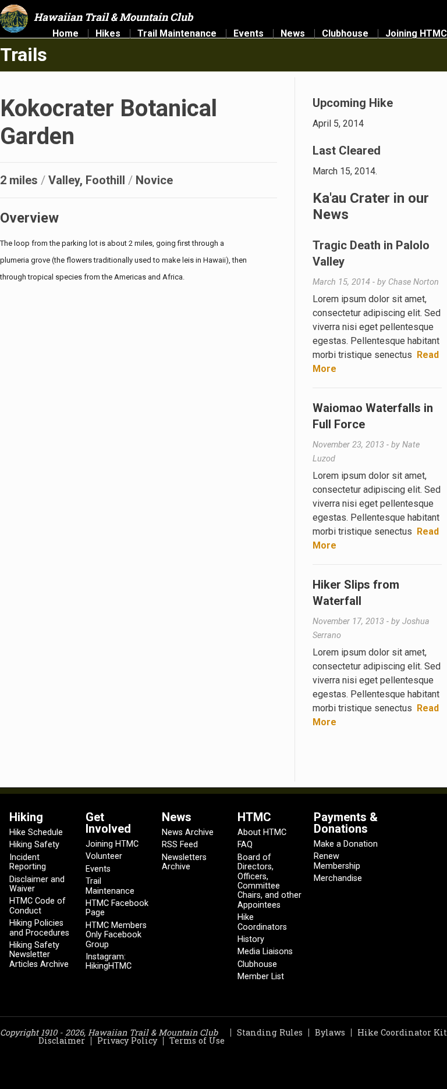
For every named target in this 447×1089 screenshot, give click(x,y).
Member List (260, 976)
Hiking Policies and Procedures (39, 927)
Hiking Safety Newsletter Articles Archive (39, 954)
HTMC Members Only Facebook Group (116, 935)
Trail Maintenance (177, 33)
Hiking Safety (34, 845)
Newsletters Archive (184, 862)
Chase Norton (413, 282)
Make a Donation (346, 844)
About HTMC (261, 832)
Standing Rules (270, 1032)
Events (248, 33)
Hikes (107, 33)
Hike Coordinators (262, 922)
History (250, 939)
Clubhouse (345, 33)
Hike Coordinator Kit (402, 1032)
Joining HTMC (416, 33)
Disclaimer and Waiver (37, 884)
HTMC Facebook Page (117, 908)
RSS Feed (180, 845)
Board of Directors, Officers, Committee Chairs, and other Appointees (269, 881)
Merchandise (338, 878)
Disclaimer (61, 1040)
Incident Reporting (27, 862)
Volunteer (104, 856)
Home (65, 33)
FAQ (245, 845)
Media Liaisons (265, 952)
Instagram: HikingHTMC (109, 961)
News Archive (188, 832)
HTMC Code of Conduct (37, 905)
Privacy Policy (127, 1040)
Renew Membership (337, 861)
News (293, 33)
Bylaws (330, 1032)
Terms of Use (197, 1040)
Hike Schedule (36, 832)
